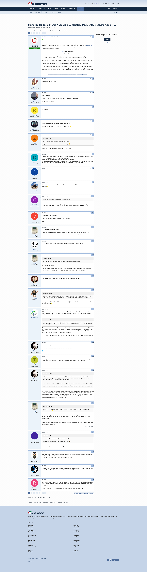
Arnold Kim (30, 525)
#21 (93, 402)
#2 (93, 78)
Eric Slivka (76, 525)
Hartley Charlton (31, 540)
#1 (93, 36)
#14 (93, 254)
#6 (93, 134)
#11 (93, 212)
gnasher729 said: (47, 406)
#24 (93, 465)
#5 (93, 120)
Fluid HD (32, 561)
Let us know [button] (96, 3)
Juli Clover (30, 530)
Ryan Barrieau (76, 545)
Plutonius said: (46, 258)
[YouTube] (113, 3)
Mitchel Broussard (32, 535)
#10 (93, 196)
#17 (93, 309)
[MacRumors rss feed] (115, 3)
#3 (93, 92)
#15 (93, 275)
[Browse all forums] (114, 12)
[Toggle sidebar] (118, 12)
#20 (93, 370)
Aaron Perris (76, 550)
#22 (93, 432)
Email (29, 527)
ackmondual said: (47, 373)
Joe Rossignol (76, 530)
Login (107, 42)
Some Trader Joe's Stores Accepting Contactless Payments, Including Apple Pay (67, 74)
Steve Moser (30, 550)
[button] (40, 8)
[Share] (90, 37)
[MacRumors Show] (103, 3)
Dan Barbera (30, 545)
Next (43, 33)
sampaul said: (46, 138)
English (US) (115, 560)
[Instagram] (108, 3)
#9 (93, 182)
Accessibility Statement (40, 558)
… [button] (36, 33)
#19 (93, 356)
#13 (93, 240)
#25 (93, 479)
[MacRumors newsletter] (118, 3)
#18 (93, 342)
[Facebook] (106, 3)
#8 (93, 168)
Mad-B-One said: (47, 293)
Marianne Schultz (77, 540)
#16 (93, 289)
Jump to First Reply (53, 36)
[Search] (116, 12)
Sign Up (107, 39)
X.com (32, 527)
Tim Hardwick (76, 535)
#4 (93, 106)
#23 (93, 451)
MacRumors (32, 27)
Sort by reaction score (50, 27)
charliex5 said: (46, 319)
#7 (93, 154)
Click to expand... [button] (68, 386)
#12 (93, 226)
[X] (111, 3)
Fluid (29, 561)
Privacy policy (31, 558)
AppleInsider (89, 45)
